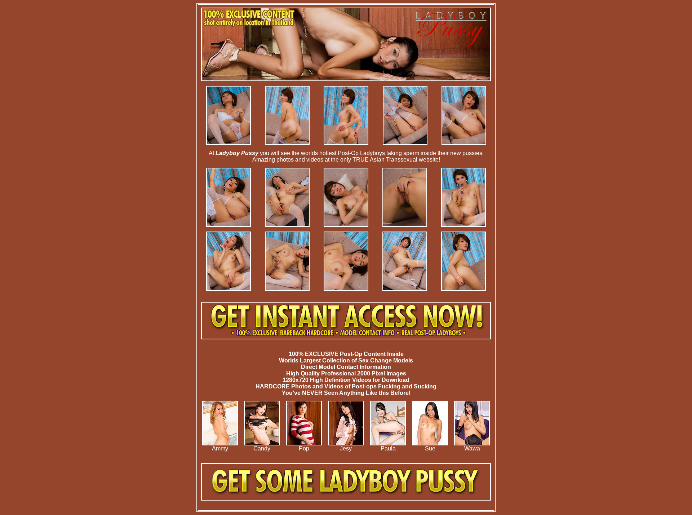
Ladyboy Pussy (237, 153)
